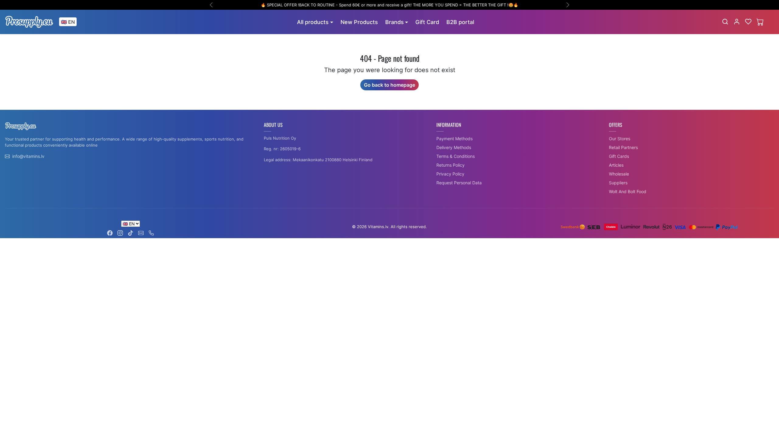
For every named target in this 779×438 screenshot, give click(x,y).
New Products (359, 22)
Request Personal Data (459, 182)
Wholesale (619, 173)
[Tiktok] (130, 232)
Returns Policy (450, 165)
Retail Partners (623, 147)
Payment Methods (454, 138)
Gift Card (427, 22)
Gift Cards (619, 156)
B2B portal (460, 22)
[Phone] (151, 232)
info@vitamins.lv (28, 156)
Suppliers (618, 182)
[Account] (736, 21)
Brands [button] (394, 22)
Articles (616, 165)
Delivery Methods (453, 147)
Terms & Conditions (455, 156)
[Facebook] (110, 232)
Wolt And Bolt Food (627, 191)
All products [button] (313, 22)
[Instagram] (120, 232)
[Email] (141, 232)
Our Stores (619, 138)
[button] (725, 21)
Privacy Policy (450, 173)
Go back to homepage (389, 85)
